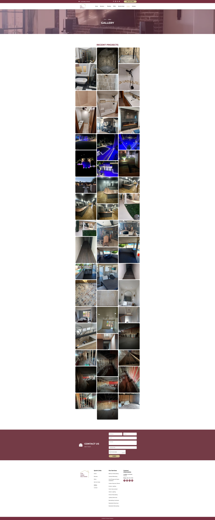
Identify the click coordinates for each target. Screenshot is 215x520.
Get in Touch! (87, 446)
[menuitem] (96, 6)
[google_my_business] (119, 2)
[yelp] (117, 2)
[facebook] (113, 2)
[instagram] (115, 2)
